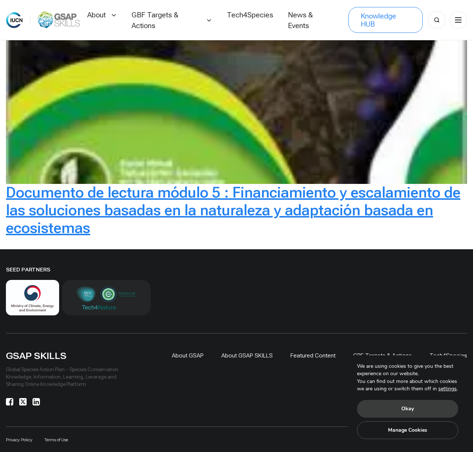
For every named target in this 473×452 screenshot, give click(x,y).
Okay (407, 408)
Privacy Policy (19, 439)
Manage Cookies (407, 430)
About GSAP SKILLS (247, 355)
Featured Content (313, 355)
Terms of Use (56, 439)
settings (447, 388)
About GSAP (188, 355)
